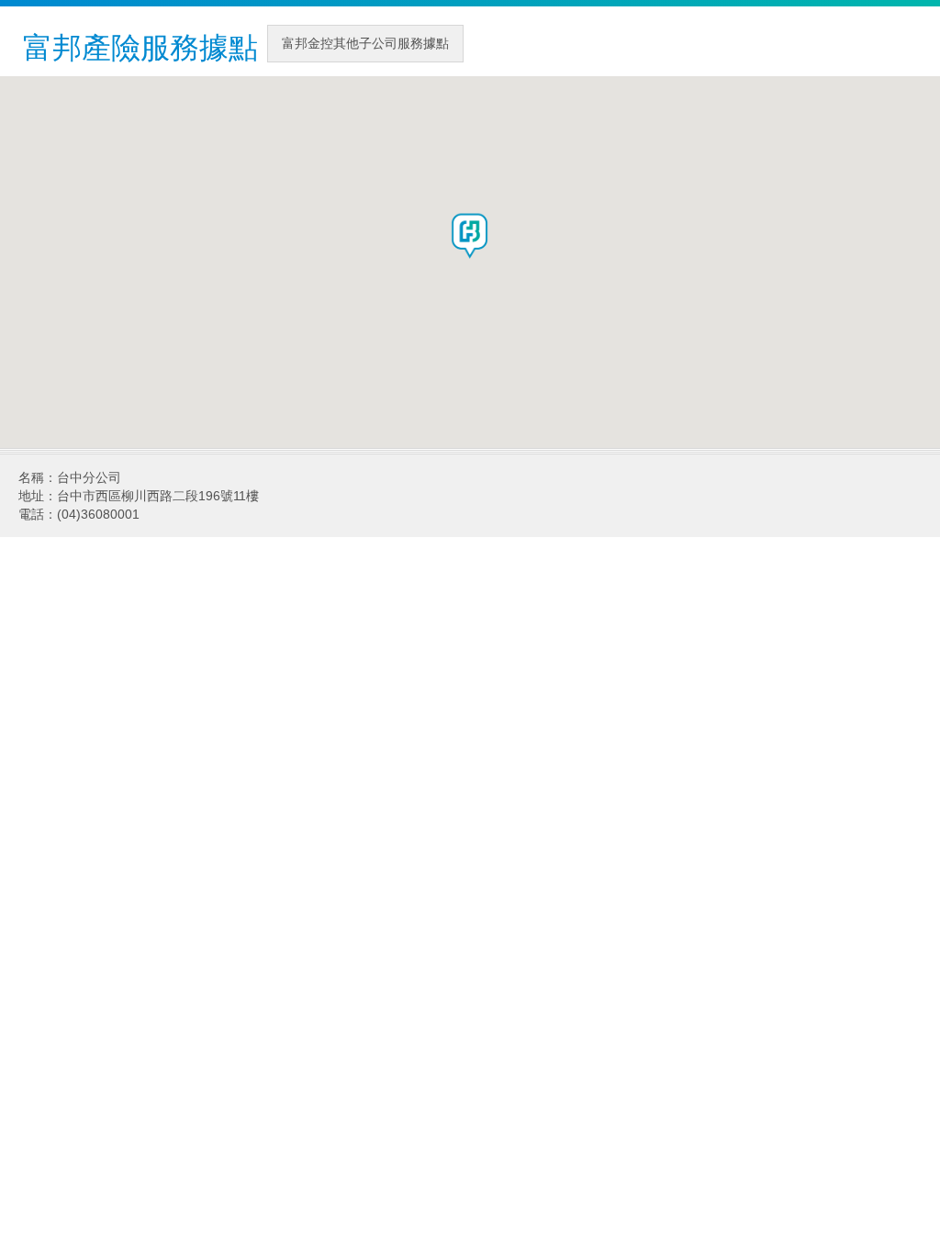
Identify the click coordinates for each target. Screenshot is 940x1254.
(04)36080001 (98, 514)
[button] (470, 236)
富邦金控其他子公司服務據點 (365, 43)
